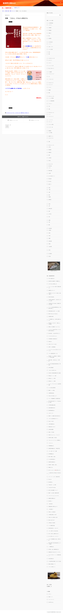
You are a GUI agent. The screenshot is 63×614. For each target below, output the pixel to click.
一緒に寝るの (51, 503)
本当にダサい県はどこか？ (53, 395)
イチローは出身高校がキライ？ (53, 418)
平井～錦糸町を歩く (52, 278)
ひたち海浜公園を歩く (52, 459)
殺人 (49, 35)
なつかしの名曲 (51, 124)
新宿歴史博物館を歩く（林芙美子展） (54, 448)
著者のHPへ (39, 97)
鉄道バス (50, 184)
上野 (49, 205)
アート (50, 114)
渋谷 (49, 216)
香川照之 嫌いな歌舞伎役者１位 (54, 549)
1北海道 (50, 230)
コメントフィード (51, 599)
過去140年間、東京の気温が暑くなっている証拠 (55, 543)
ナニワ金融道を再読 (52, 525)
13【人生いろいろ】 (52, 58)
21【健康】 (50, 71)
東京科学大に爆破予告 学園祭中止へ (54, 281)
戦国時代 (50, 152)
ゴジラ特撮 (50, 132)
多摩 (49, 211)
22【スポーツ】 (51, 82)
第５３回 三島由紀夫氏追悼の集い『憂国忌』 (54, 364)
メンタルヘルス (17, 112)
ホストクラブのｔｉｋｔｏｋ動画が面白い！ (55, 555)
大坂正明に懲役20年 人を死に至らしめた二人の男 (55, 300)
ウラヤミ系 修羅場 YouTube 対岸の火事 (55, 540)
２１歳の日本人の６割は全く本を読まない (55, 473)
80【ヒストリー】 (51, 145)
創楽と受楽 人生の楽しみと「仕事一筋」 (54, 360)
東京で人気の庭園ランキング (53, 490)
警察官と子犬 (51, 467)
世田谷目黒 (50, 208)
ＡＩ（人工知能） (51, 98)
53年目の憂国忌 (51, 367)
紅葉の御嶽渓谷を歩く (52, 407)
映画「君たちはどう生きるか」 (53, 313)
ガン (13, 112)
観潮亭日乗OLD (9, 3)
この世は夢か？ (51, 509)
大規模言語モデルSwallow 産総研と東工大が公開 (55, 304)
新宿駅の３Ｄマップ (52, 290)
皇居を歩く (50, 341)
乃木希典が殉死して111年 (52, 514)
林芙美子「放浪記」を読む (53, 464)
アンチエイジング (9, 112)
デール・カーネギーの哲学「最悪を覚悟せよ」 (55, 287)
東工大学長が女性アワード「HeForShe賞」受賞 (55, 402)
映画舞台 (50, 130)
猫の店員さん (51, 482)
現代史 (50, 160)
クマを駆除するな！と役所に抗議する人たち (55, 320)
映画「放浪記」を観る (52, 456)
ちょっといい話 (51, 65)
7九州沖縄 (50, 246)
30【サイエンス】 (51, 96)
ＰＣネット (50, 103)
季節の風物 (50, 170)
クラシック (50, 121)
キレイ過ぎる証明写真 (52, 387)
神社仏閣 (50, 178)
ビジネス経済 (51, 49)
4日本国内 (50, 228)
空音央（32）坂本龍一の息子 (53, 517)
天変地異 (50, 27)
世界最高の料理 (51, 316)
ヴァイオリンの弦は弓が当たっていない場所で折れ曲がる (55, 330)
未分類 (50, 256)
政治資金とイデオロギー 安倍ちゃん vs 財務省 (54, 324)
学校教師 (50, 30)
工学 (49, 106)
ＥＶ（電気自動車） (52, 100)
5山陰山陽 (50, 241)
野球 (49, 92)
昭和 (49, 155)
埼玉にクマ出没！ (51, 421)
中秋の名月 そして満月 (52, 484)
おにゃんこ (50, 60)
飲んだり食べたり (26, 112)
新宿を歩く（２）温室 (52, 378)
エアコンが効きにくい (52, 566)
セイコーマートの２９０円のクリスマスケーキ (55, 350)
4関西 (49, 238)
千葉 (49, 222)
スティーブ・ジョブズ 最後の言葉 (54, 476)
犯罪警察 (50, 38)
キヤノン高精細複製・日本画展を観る (54, 398)
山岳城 (50, 173)
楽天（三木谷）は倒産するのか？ (54, 533)
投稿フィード (51, 596)
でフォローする (13, 120)
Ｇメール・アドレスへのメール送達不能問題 (55, 384)
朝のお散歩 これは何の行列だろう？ (54, 333)
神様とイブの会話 (51, 432)
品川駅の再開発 (51, 429)
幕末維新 (50, 149)
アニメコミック (51, 116)
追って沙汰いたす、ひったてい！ (54, 536)
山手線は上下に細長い (52, 522)
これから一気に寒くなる (52, 370)
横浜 (49, 224)
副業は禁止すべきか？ (52, 426)
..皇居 (49, 189)
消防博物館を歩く (51, 445)
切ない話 (50, 479)
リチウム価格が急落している (53, 353)
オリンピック (51, 84)
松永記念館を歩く (51, 558)
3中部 (49, 235)
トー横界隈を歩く (51, 546)
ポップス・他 (51, 127)
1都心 (49, 187)
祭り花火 (50, 181)
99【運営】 (50, 253)
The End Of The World (52, 487)
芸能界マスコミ (51, 136)
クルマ (50, 167)
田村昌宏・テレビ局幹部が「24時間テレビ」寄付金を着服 (55, 357)
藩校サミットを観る (52, 390)
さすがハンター (51, 413)
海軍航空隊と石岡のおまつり (53, 506)
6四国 (49, 243)
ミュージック (51, 119)
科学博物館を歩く (51, 453)
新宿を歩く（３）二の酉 (52, 375)
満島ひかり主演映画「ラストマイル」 (54, 326)
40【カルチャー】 (51, 112)
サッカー (50, 87)
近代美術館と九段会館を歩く (53, 338)
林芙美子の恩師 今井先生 (53, 437)
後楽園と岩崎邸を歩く (52, 498)
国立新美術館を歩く (52, 410)
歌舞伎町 (50, 199)
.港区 (49, 192)
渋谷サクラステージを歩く (53, 344)
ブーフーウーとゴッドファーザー (54, 495)
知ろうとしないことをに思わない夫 (54, 470)
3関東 (49, 220)
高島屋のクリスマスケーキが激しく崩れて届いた (55, 294)
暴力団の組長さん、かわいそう (53, 528)
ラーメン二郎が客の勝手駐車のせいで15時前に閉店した (55, 308)
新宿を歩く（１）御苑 (52, 381)
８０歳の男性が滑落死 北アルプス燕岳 (55, 561)
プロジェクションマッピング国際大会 (54, 440)
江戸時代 (50, 157)
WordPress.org (51, 602)
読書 (21, 112)
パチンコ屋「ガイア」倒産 (53, 451)
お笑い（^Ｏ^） (51, 46)
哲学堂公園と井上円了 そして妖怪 (54, 311)
